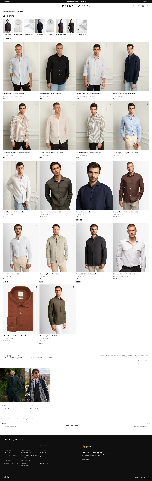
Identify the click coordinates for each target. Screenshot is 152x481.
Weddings (43, 452)
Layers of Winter (34, 408)
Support (145, 1)
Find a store (7, 1)
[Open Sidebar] (4, 6)
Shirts (13, 11)
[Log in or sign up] (138, 6)
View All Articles (142, 360)
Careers (6, 458)
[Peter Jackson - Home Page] (76, 6)
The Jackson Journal (10, 455)
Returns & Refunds (26, 452)
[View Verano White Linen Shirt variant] (79, 219)
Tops (8, 11)
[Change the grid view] (148, 38)
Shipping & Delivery (26, 450)
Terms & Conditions (45, 461)
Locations (7, 452)
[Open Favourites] (143, 6)
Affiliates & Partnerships (11, 463)
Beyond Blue (7, 460)
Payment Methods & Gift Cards (29, 455)
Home (4, 11)
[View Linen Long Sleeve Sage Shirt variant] (40, 281)
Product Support (25, 460)
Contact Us (7, 450)
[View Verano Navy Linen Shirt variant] (77, 219)
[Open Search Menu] (134, 6)
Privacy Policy (44, 463)
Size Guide (23, 463)
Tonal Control (7, 408)
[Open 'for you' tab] (148, 477)
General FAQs (24, 458)
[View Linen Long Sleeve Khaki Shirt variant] (42, 281)
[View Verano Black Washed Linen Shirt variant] (81, 219)
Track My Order (25, 465)
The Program (44, 450)
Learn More (86, 459)
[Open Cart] (147, 6)
